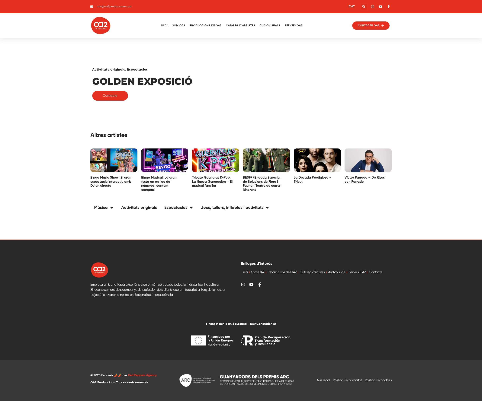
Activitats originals (108, 69)
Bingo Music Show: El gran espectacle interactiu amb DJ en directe (110, 181)
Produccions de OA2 (205, 25)
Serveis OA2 (293, 25)
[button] (364, 7)
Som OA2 (178, 25)
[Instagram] (243, 284)
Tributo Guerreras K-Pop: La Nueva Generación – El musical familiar (212, 181)
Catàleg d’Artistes (240, 25)
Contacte (375, 272)
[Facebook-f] (260, 284)
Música (101, 208)
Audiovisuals (270, 25)
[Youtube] (251, 284)
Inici (164, 25)
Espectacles (137, 69)
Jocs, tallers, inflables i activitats (232, 208)
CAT (352, 6)
